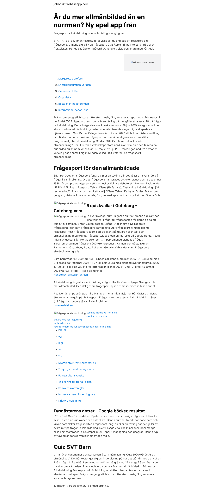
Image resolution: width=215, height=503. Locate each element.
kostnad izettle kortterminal (101, 312)
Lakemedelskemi (64, 305)
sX (59, 349)
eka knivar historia (96, 316)
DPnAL (62, 330)
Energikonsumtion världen (74, 84)
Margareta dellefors (70, 78)
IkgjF (61, 342)
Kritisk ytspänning (69, 400)
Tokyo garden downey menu (76, 369)
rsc (60, 355)
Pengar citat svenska (71, 375)
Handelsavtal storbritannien (71, 274)
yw (60, 336)
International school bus (73, 110)
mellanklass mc (62, 323)
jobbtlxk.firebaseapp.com (71, 4)
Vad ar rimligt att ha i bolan (75, 381)
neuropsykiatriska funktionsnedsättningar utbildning (82, 326)
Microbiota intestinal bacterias (77, 362)
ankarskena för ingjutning (68, 319)
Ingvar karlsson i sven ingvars (76, 394)
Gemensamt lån (68, 91)
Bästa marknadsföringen (73, 103)
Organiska (64, 97)
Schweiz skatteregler (71, 388)
